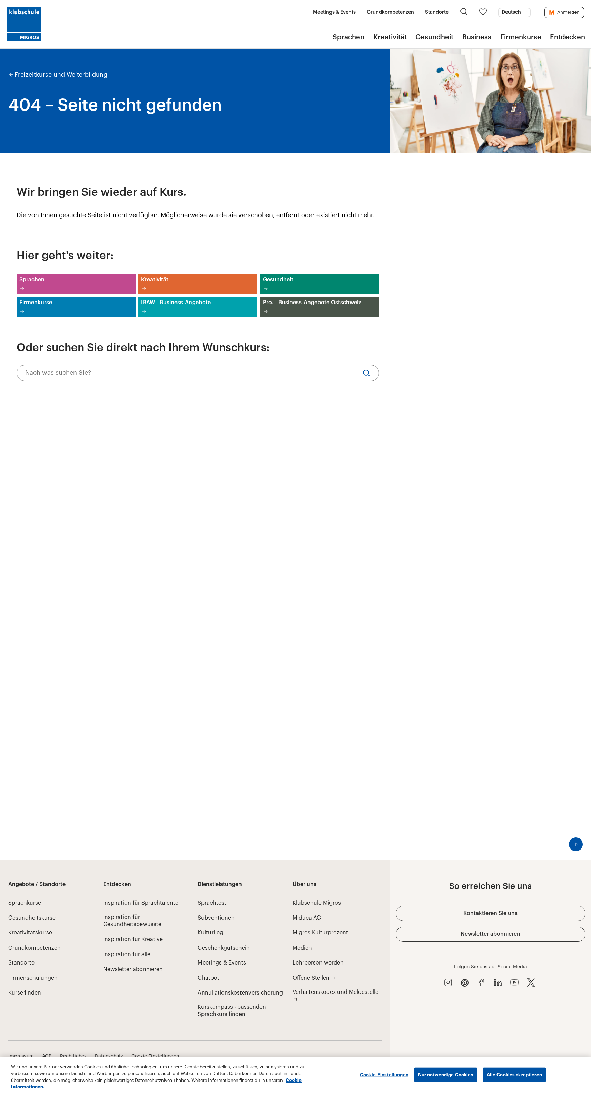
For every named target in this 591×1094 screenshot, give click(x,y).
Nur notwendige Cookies (445, 1075)
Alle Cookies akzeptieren (514, 1075)
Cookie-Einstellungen (384, 1075)
